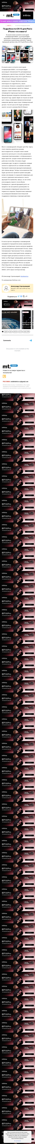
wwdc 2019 (26, 331)
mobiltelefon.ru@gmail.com (19, 382)
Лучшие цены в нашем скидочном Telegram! (17, 21)
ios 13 (20, 331)
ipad (10, 331)
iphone (15, 331)
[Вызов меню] (4, 15)
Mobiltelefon (24, 276)
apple (6, 331)
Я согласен (17, 1141)
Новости (9, 25)
